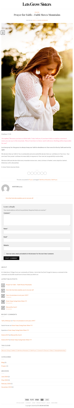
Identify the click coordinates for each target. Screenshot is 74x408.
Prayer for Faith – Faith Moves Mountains (19, 284)
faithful (13, 350)
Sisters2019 (44, 20)
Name (6, 228)
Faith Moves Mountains (45, 179)
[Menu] (2, 4)
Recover (46, 350)
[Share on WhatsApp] (28, 173)
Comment (7, 213)
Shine (51, 350)
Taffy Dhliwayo (6, 320)
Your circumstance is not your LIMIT (17, 295)
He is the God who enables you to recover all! (19, 198)
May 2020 (4, 380)
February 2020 (5, 383)
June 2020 (4, 376)
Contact (28, 402)
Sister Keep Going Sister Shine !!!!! (16, 301)
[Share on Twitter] (35, 173)
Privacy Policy (41, 402)
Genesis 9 (40, 350)
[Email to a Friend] (38, 173)
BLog (9, 350)
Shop (33, 402)
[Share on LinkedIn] (45, 173)
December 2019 (6, 387)
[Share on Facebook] (32, 173)
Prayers (37, 12)
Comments (9, 303)
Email (6, 237)
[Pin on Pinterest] (41, 173)
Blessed (4, 350)
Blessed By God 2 (11, 307)
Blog (2, 362)
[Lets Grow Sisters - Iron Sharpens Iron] (37, 4)
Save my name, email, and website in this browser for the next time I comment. (30, 253)
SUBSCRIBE (54, 402)
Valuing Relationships (60, 350)
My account (20, 402)
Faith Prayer (54, 179)
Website (6, 245)
